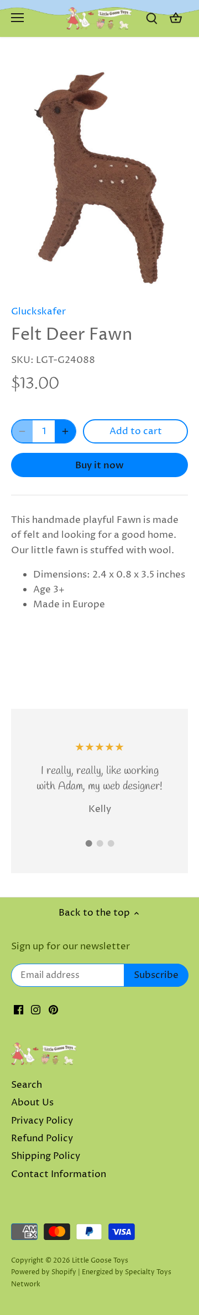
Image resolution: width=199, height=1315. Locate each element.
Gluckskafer (38, 311)
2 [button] (99, 843)
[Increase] (65, 431)
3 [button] (110, 843)
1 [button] (88, 843)
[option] (99, 176)
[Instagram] (35, 1010)
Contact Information (58, 1174)
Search (26, 1085)
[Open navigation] (17, 17)
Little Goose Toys (100, 1260)
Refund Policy (42, 1138)
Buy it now (99, 465)
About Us (32, 1102)
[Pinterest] (53, 1010)
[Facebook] (18, 1010)
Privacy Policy (42, 1120)
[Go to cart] (175, 18)
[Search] (151, 18)
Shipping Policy (45, 1156)
